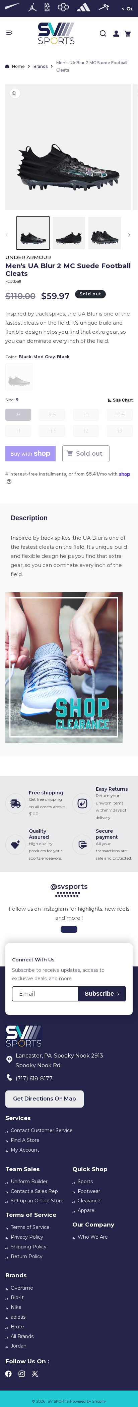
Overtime (22, 1288)
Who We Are (93, 1237)
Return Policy (27, 1256)
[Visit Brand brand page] (32, 8)
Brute (17, 1327)
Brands (40, 66)
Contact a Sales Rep (34, 1191)
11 (23, 432)
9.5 (57, 416)
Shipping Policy (29, 1247)
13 (125, 432)
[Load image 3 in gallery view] (104, 233)
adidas (18, 1317)
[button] (127, 33)
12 (91, 432)
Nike (16, 1307)
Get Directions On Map (44, 1098)
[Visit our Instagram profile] (69, 929)
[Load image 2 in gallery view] (69, 233)
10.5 (124, 416)
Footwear (89, 1191)
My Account (25, 1150)
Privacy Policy (27, 1237)
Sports (85, 1181)
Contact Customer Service (42, 1130)
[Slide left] (7, 234)
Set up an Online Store (37, 1201)
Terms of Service (30, 1227)
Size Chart (123, 400)
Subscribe (99, 993)
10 (91, 416)
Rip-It (17, 1297)
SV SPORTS (58, 1401)
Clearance (89, 1201)
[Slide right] (130, 234)
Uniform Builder (29, 1181)
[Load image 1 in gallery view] (33, 233)
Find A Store (25, 1140)
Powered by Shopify (88, 1401)
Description (29, 518)
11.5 (56, 432)
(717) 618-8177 (34, 1078)
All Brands (22, 1336)
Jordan (18, 1346)
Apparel (86, 1210)
